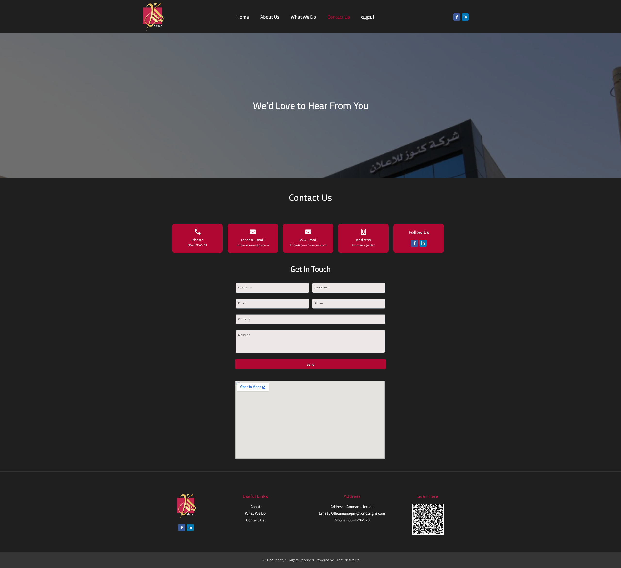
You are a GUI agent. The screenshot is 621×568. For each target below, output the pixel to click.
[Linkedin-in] (465, 17)
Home (242, 16)
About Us (269, 16)
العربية (367, 16)
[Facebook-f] (456, 17)
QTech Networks (346, 559)
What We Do (303, 16)
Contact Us (338, 16)
